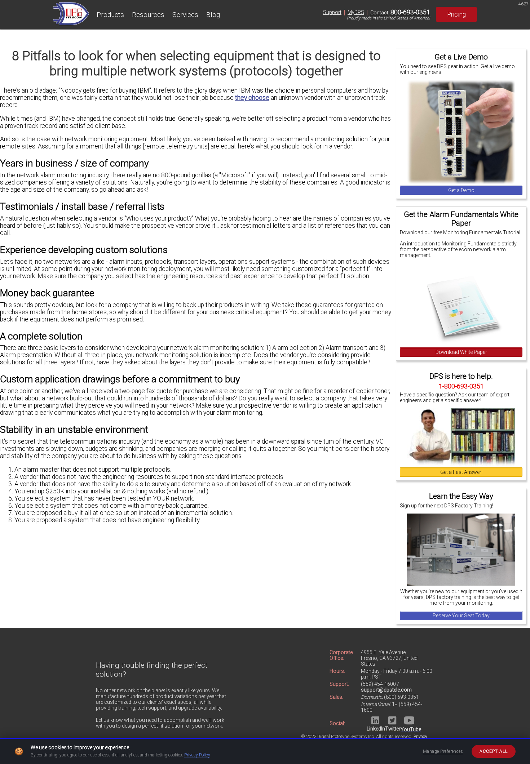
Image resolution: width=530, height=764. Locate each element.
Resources (148, 14)
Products (110, 14)
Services (185, 14)
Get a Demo (461, 190)
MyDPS (356, 12)
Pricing (456, 14)
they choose (252, 97)
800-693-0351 (410, 12)
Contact (379, 12)
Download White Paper (461, 352)
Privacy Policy (197, 755)
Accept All (494, 751)
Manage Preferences (443, 751)
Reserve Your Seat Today (461, 615)
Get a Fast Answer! (461, 472)
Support (332, 12)
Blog (213, 14)
